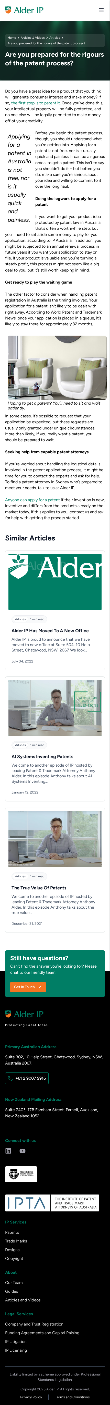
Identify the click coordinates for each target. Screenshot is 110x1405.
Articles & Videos (33, 37)
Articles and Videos (22, 1300)
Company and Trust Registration (34, 1324)
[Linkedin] (8, 1151)
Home (12, 37)
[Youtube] (22, 1151)
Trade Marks (16, 1241)
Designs (12, 1249)
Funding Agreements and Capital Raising (42, 1332)
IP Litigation (16, 1341)
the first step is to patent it (35, 103)
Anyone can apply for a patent (32, 499)
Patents (12, 1232)
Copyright (14, 1258)
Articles (54, 37)
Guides (11, 1291)
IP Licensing (16, 1350)
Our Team (14, 1282)
